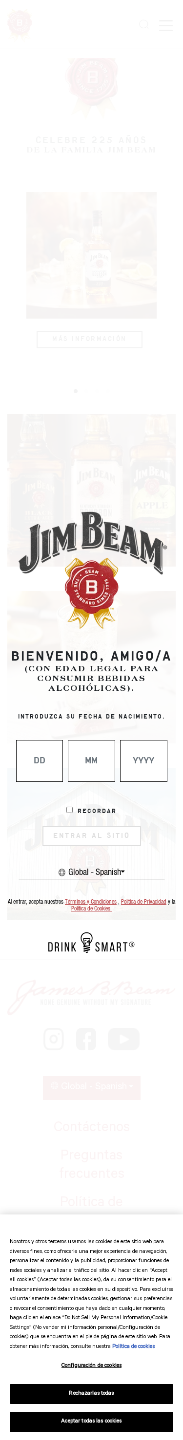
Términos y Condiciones (91, 902)
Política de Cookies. (91, 908)
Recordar (97, 812)
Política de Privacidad (143, 902)
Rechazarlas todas (91, 1394)
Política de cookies (133, 1347)
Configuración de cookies (91, 1366)
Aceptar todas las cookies (91, 1422)
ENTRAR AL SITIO (91, 836)
